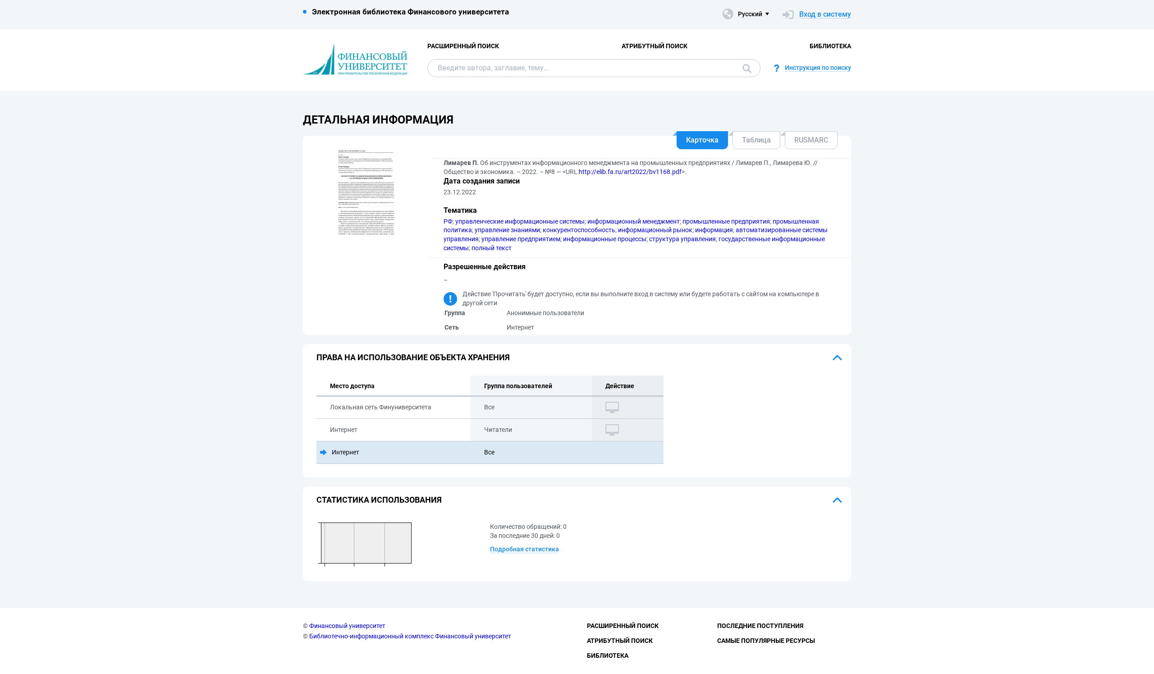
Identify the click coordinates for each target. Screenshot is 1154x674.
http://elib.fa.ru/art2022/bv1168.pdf (630, 171)
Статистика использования (379, 499)
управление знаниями (507, 230)
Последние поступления (760, 625)
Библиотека (830, 46)
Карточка (702, 140)
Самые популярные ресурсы (766, 640)
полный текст (492, 248)
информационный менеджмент (633, 221)
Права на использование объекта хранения (413, 357)
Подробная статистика (524, 549)
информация (714, 230)
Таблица (756, 140)
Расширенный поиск (463, 46)
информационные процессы (604, 239)
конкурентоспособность (579, 230)
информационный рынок (655, 230)
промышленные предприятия (726, 221)
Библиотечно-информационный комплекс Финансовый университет (410, 636)
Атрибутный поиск (654, 46)
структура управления (682, 239)
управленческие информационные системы (520, 221)
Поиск (744, 68)
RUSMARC (811, 140)
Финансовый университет (347, 625)
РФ (448, 221)
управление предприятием (520, 239)
